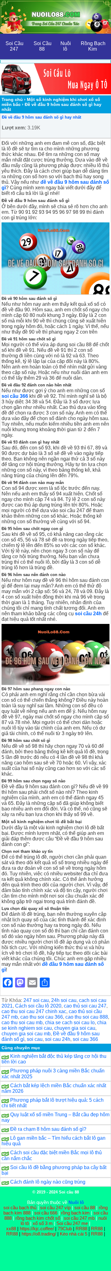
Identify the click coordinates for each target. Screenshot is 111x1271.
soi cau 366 (85, 1039)
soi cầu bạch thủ (19, 1207)
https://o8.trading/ (39, 1233)
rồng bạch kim (75, 1212)
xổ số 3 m (43, 1223)
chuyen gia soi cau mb (26, 1033)
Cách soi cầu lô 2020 (38, 1005)
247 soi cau (36, 1000)
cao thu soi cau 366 (41, 1017)
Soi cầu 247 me (72, 1223)
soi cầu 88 (84, 1207)
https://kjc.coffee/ (37, 1228)
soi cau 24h (57, 1039)
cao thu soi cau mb (22, 1022)
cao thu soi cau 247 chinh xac (34, 1011)
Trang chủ (12, 99)
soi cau (35, 1039)
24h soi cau (63, 1000)
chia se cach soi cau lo (70, 1022)
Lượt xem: (14, 127)
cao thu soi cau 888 (86, 1017)
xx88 (11, 1228)
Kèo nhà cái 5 (73, 1233)
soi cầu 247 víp (55, 1207)
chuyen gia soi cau (74, 1028)
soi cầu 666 (45, 1212)
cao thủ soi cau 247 (85, 1005)
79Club (65, 1228)
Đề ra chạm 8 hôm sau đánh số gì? (48, 1129)
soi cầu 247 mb (79, 1218)
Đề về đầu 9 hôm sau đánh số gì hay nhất (41, 117)
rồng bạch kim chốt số (37, 1218)
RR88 (81, 1228)
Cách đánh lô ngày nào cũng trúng (47, 1182)
